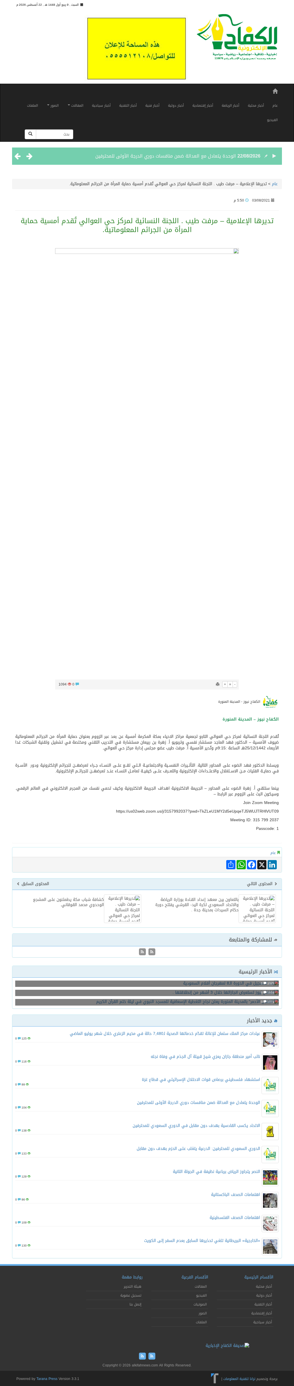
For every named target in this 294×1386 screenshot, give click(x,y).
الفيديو (272, 120)
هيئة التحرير (132, 1286)
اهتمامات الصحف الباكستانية (235, 1195)
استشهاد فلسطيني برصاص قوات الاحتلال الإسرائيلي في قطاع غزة (201, 1079)
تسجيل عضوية (130, 1295)
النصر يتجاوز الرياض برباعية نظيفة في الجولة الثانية (216, 1172)
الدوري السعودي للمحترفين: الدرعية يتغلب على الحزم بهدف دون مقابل (198, 1149)
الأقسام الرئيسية (258, 1277)
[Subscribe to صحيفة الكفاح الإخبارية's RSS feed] (151, 952)
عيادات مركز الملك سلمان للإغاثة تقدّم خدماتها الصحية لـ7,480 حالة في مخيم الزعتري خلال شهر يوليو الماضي (165, 1033)
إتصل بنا (135, 1304)
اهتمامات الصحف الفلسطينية (235, 1218)
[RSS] (142, 952)
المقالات (76, 105)
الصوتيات (200, 1304)
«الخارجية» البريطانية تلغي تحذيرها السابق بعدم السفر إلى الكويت (202, 1241)
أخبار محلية (256, 105)
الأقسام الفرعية (194, 1277)
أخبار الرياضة (230, 105)
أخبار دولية (176, 105)
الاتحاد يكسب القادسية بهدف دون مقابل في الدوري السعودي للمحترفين (196, 1126)
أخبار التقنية (128, 105)
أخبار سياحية (101, 105)
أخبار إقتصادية (202, 105)
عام (275, 105)
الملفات (32, 105)
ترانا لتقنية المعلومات (239, 1379)
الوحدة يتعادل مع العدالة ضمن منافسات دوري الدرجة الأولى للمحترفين (165, 156)
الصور (54, 105)
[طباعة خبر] (217, 684)
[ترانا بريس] (215, 1379)
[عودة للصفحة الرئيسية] (237, 39)
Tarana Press (46, 1379)
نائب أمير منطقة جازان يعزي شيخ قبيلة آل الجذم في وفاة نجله (205, 1056)
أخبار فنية (152, 105)
